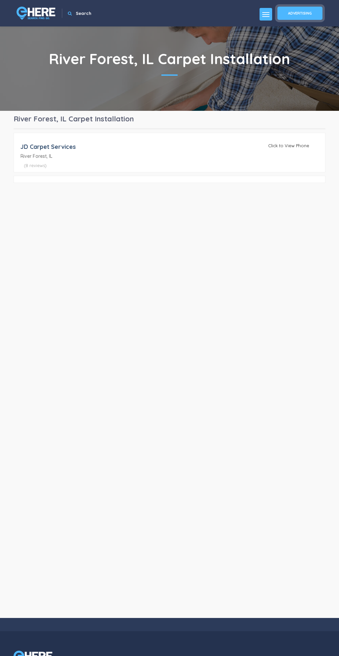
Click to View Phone (288, 145)
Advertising (300, 13)
